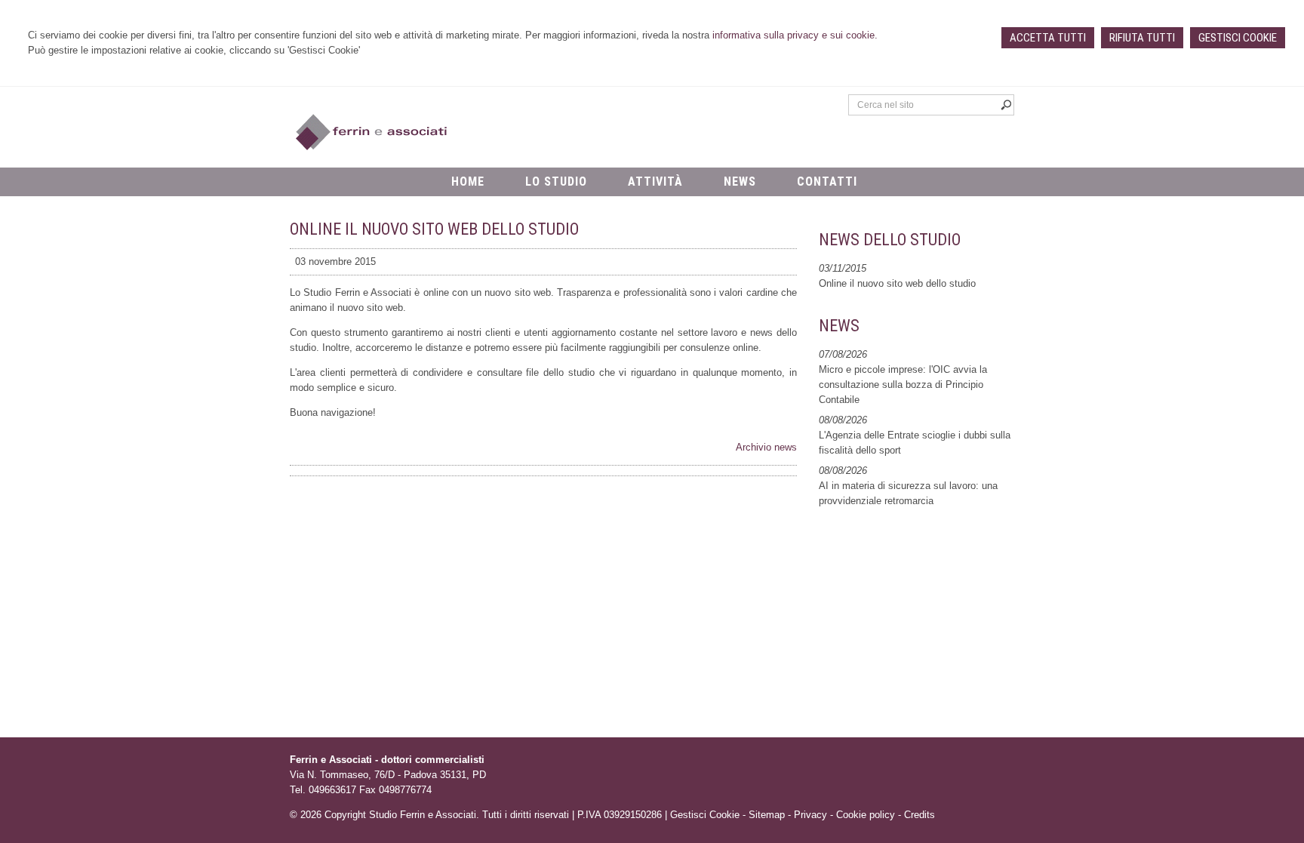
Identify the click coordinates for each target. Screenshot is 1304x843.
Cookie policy (865, 814)
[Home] (370, 156)
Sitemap (767, 814)
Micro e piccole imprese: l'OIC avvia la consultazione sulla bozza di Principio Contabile (903, 384)
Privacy (810, 814)
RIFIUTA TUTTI (1142, 38)
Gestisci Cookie (705, 814)
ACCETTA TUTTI (1048, 38)
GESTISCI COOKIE (1237, 38)
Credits (919, 814)
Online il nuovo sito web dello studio (897, 283)
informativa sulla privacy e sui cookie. (795, 35)
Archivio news (766, 447)
